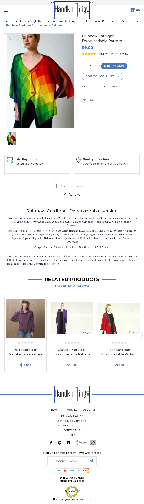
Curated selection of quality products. (105, 163)
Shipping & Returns (72, 425)
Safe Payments (25, 159)
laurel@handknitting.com (73, 499)
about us (89, 409)
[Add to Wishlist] (29, 335)
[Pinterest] (91, 100)
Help (72, 435)
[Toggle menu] (17, 10)
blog (54, 409)
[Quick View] (21, 335)
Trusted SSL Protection (28, 163)
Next (141, 334)
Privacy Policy (72, 416)
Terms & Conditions (72, 421)
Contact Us (71, 430)
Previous (2, 334)
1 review (102, 53)
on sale (72, 409)
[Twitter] (84, 100)
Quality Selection (96, 159)
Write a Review (118, 53)
